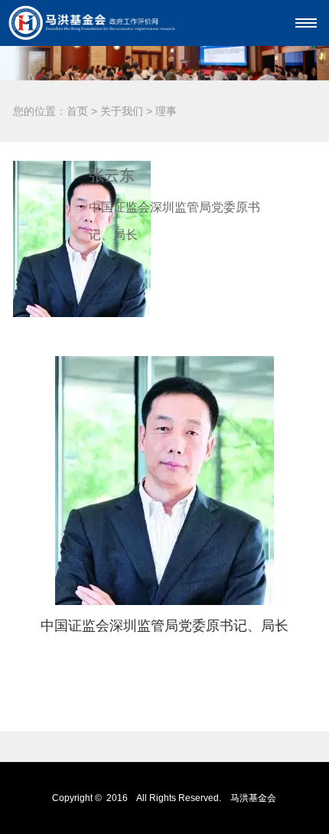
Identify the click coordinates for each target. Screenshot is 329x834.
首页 (77, 111)
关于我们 (121, 111)
